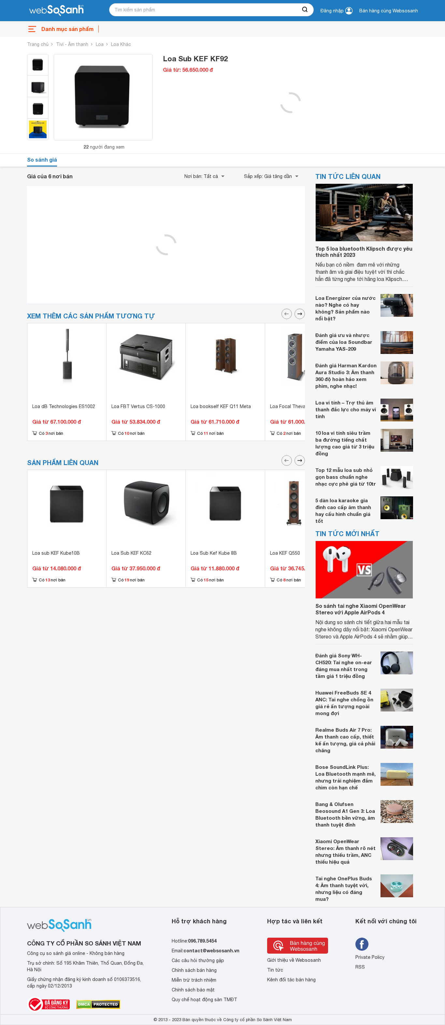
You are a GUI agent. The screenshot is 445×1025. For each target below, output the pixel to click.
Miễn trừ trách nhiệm (194, 980)
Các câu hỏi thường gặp (198, 960)
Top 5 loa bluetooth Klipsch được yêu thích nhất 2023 (363, 251)
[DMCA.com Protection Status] (98, 1004)
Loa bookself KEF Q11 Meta (221, 406)
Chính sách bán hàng (194, 970)
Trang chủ (38, 44)
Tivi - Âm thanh (72, 44)
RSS (360, 967)
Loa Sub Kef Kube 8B (214, 553)
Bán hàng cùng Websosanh (388, 10)
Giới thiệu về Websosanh (294, 960)
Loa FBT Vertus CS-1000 (138, 406)
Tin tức (275, 970)
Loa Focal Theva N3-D (294, 406)
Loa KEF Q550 (285, 553)
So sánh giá (42, 159)
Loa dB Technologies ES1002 (63, 406)
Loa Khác (121, 44)
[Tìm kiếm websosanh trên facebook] (361, 944)
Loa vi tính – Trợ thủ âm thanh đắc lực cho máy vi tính (345, 409)
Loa (100, 44)
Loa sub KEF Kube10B (56, 553)
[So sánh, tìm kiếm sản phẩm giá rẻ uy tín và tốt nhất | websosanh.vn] (56, 11)
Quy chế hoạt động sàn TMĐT (204, 999)
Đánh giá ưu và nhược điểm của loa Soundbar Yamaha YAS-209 (343, 342)
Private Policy (369, 957)
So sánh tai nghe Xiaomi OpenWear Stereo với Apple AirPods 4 (360, 609)
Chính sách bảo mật (193, 989)
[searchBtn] (305, 10)
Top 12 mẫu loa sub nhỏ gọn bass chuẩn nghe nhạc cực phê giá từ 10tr (345, 477)
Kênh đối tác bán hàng (291, 979)
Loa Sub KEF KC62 (131, 553)
